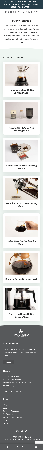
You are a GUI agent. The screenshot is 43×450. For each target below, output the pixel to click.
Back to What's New (15, 57)
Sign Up (8, 362)
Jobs (5, 408)
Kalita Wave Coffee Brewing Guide (21, 243)
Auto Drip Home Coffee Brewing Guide (21, 315)
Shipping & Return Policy (29, 439)
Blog (5, 405)
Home (7, 447)
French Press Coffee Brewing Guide (21, 205)
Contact (6, 423)
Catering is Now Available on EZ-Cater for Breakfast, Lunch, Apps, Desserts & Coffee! (21, 4)
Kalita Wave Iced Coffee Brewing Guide (21, 91)
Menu (35, 447)
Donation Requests (11, 411)
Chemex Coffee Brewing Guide (21, 279)
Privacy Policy (9, 439)
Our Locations (10, 391)
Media (5, 420)
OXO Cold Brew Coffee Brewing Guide (21, 129)
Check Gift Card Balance (13, 417)
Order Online (21, 447)
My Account (8, 414)
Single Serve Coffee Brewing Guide (21, 167)
